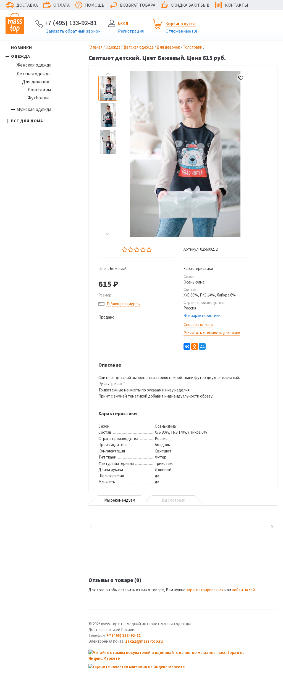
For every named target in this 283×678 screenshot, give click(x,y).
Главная (95, 47)
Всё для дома (27, 120)
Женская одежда (34, 65)
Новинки (21, 47)
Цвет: (112, 268)
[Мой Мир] (202, 346)
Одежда (20, 56)
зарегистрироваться (205, 589)
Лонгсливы (39, 90)
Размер (104, 295)
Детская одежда (34, 74)
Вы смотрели (173, 500)
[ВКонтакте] (187, 346)
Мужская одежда (34, 109)
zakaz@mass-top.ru (144, 641)
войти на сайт (244, 589)
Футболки (38, 98)
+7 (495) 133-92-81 (70, 22)
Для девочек (35, 82)
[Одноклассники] (194, 346)
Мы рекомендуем (119, 500)
